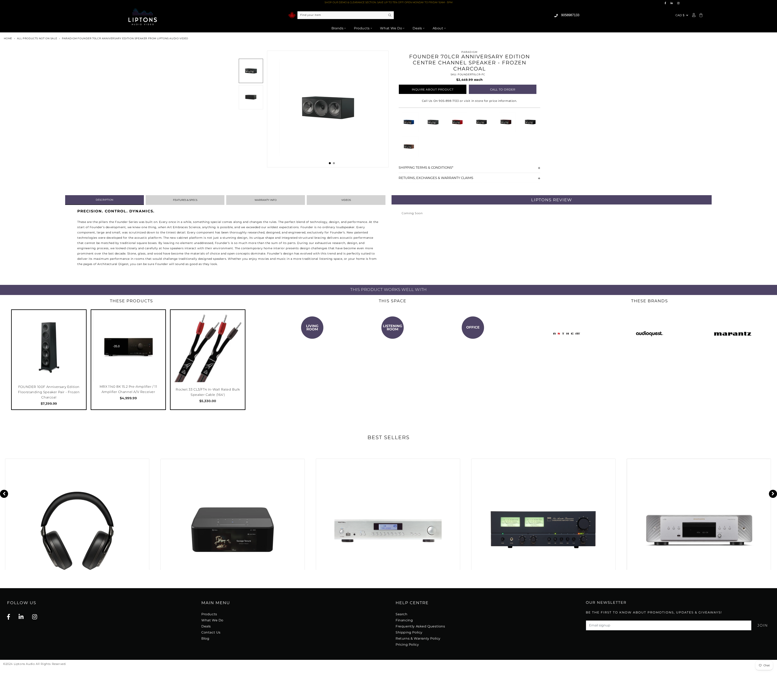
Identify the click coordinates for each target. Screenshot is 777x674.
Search (402, 614)
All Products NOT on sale (37, 38)
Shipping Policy (409, 632)
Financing (404, 620)
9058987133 (570, 15)
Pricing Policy (407, 644)
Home (7, 38)
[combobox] (345, 15)
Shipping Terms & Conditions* (426, 167)
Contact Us (211, 632)
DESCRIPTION (104, 199)
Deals (417, 28)
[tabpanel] (327, 109)
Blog (205, 638)
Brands (337, 28)
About (438, 28)
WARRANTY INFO (266, 199)
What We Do (391, 28)
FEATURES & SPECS (185, 199)
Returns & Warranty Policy (418, 638)
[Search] (390, 15)
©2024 (8, 664)
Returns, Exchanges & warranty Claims (436, 178)
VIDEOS (346, 199)
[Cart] (700, 15)
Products (362, 28)
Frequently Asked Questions (420, 626)
